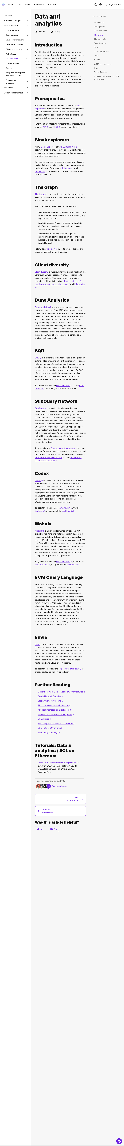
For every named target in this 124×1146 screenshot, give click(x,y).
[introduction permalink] (34, 45)
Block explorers (14, 63)
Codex (39, 480)
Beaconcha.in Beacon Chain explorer (56, 714)
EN (114, 4)
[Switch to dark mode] (100, 4)
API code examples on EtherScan (54, 705)
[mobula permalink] (34, 524)
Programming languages (11, 81)
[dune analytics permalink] (34, 300)
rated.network (42, 284)
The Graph (41, 194)
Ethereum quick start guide (64, 448)
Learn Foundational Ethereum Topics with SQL (59, 763)
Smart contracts (12, 35)
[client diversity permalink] (34, 265)
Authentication (11, 54)
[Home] (3, 4)
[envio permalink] (34, 637)
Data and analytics (13, 59)
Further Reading (100, 72)
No (55, 829)
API (45, 127)
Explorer (40, 511)
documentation (64, 385)
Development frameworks (16, 44)
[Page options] (47, 32)
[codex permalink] (34, 473)
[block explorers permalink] (34, 139)
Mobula (39, 531)
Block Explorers (48, 147)
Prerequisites (99, 27)
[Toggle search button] (95, 4)
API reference (42, 564)
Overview (8, 15)
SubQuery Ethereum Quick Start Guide (57, 723)
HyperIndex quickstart (70, 669)
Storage (9, 68)
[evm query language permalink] (34, 577)
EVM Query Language (49, 732)
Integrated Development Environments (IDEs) (15, 74)
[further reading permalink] (34, 684)
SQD (38, 358)
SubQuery (40, 408)
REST (56, 127)
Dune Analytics (43, 307)
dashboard (68, 511)
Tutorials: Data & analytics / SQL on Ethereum (106, 77)
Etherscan (68, 168)
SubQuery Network (101, 51)
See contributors (59, 786)
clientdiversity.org (72, 281)
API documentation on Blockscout (55, 710)
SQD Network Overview (50, 728)
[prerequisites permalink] (34, 98)
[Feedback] (119, 1141)
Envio (38, 644)
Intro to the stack (12, 30)
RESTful (66, 147)
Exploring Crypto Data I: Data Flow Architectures (61, 692)
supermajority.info (60, 284)
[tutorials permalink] (34, 750)
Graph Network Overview (51, 696)
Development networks (15, 40)
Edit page (56, 32)
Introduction (99, 22)
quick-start (51, 249)
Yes (42, 829)
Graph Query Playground (50, 701)
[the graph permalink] (34, 187)
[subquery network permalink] (34, 401)
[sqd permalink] (34, 350)
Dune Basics (44, 719)
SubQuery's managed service (49, 457)
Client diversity (41, 272)
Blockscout (41, 171)
